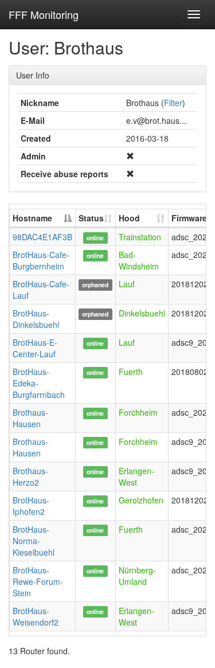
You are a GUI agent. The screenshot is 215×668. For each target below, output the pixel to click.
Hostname (32, 218)
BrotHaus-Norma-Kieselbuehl (33, 541)
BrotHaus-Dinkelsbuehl (36, 318)
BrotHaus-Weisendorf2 (35, 616)
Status (91, 218)
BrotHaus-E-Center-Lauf (35, 348)
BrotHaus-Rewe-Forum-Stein (38, 581)
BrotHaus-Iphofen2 (31, 505)
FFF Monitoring (44, 14)
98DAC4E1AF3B (42, 237)
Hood (129, 218)
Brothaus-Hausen (30, 418)
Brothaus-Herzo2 (30, 476)
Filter (173, 102)
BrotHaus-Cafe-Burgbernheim (41, 260)
